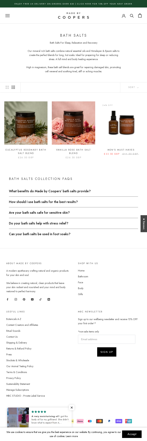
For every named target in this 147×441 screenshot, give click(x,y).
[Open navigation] (7, 15)
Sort (132, 87)
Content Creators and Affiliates (22, 325)
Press (9, 354)
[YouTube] (32, 299)
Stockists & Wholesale (17, 360)
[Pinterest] (24, 299)
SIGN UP (106, 352)
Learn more (72, 436)
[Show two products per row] (7, 87)
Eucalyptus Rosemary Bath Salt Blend (26, 151)
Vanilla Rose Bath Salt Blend (73, 151)
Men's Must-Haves (121, 149)
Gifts (80, 294)
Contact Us (12, 337)
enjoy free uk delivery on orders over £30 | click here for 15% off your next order (73, 3)
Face (80, 282)
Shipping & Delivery (16, 342)
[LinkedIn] (49, 299)
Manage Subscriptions (17, 390)
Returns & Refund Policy (18, 348)
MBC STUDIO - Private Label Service (25, 396)
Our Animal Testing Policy (19, 366)
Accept (131, 434)
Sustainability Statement (18, 384)
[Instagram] (16, 299)
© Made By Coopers (22, 416)
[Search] (132, 15)
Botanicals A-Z (13, 319)
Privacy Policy (13, 378)
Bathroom (83, 276)
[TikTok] (40, 299)
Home (81, 270)
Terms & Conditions (16, 372)
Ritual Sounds (13, 331)
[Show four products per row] (13, 87)
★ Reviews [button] (144, 223)
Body (80, 288)
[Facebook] (7, 299)
